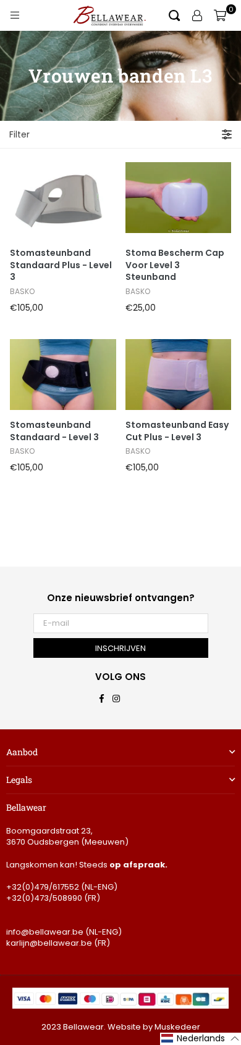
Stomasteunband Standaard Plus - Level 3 (61, 265)
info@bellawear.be (44, 932)
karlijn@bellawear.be (49, 943)
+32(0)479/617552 (42, 887)
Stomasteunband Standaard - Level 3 (54, 431)
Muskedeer (177, 1027)
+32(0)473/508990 (44, 898)
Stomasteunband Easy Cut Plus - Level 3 (177, 431)
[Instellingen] (197, 15)
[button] (200, 1039)
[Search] (174, 15)
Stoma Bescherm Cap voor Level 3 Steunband (174, 265)
